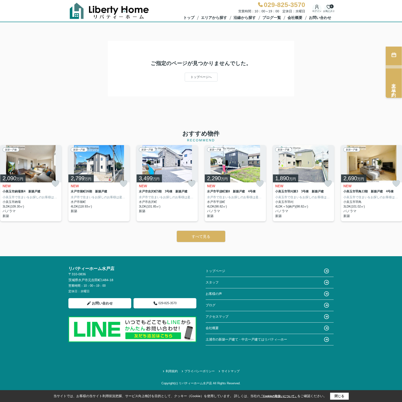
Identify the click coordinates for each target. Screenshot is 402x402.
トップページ (215, 271)
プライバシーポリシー (199, 371)
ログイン (317, 11)
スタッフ (212, 282)
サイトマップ (230, 371)
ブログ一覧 (271, 18)
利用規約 (172, 371)
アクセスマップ (217, 316)
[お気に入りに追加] (55, 183)
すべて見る (201, 236)
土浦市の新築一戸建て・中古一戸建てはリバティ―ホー (246, 339)
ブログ (210, 305)
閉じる (339, 396)
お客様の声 (214, 294)
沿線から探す (245, 18)
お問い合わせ (320, 18)
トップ (188, 18)
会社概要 (295, 18)
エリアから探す (214, 18)
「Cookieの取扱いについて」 (278, 396)
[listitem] (99, 183)
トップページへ (201, 77)
